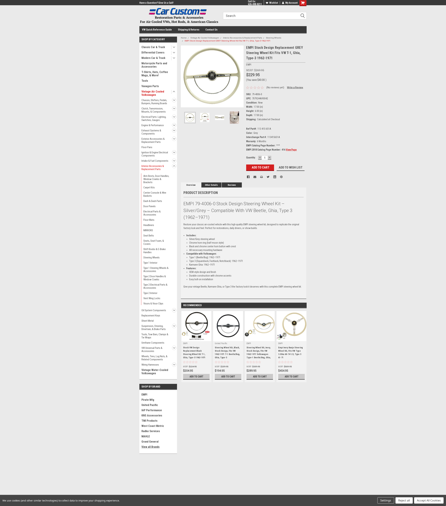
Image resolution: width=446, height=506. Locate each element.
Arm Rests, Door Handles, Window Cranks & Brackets (156, 179)
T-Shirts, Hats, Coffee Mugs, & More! (154, 73)
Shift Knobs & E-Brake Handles (154, 251)
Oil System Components (153, 310)
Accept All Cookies (429, 500)
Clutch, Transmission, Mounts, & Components (153, 110)
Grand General (150, 441)
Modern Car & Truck (153, 58)
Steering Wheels (151, 257)
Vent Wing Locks (151, 298)
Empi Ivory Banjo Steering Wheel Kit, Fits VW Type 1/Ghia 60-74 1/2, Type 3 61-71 (290, 352)
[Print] (261, 176)
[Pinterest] (281, 176)
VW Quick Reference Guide (157, 29)
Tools (144, 80)
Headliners (148, 225)
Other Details (211, 185)
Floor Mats (148, 219)
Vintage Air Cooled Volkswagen (152, 93)
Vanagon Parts (150, 86)
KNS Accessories (151, 415)
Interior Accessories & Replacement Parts (152, 167)
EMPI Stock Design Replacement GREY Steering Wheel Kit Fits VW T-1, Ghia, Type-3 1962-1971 (227, 41)
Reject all (404, 500)
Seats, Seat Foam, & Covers (153, 242)
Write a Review (295, 87)
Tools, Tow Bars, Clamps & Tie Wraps (154, 336)
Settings (385, 500)
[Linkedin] (274, 176)
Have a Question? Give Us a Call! (156, 2)
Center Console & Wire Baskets (154, 194)
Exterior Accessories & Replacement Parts (153, 140)
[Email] (254, 176)
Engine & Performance (152, 125)
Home (184, 38)
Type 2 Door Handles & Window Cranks (154, 278)
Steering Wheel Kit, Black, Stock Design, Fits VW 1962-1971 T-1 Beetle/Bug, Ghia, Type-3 (227, 352)
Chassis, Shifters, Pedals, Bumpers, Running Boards (154, 102)
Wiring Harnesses (150, 364)
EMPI (144, 394)
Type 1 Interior (150, 262)
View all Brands (150, 447)
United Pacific (149, 405)
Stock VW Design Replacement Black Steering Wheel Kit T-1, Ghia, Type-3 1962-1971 (194, 352)
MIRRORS (148, 230)
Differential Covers (152, 52)
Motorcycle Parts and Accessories (154, 65)
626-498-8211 (255, 4)
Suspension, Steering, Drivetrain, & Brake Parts (153, 327)
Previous (184, 76)
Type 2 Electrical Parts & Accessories (155, 286)
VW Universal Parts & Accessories (151, 349)
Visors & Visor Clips (153, 303)
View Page (291, 149)
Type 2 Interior (150, 293)
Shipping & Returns (188, 29)
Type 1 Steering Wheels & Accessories (155, 269)
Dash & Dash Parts (152, 201)
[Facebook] (248, 176)
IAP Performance (151, 410)
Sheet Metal (147, 320)
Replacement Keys (150, 315)
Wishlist (273, 2)
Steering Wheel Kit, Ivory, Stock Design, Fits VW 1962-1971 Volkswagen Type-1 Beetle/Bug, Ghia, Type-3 (259, 353)
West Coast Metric (152, 426)
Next (240, 76)
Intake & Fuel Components (154, 160)
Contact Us (211, 29)
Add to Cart (196, 376)
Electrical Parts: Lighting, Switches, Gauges (153, 118)
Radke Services (150, 431)
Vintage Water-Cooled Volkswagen (154, 371)
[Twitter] (268, 176)
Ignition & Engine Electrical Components (154, 154)
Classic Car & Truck (153, 47)
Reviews (232, 185)
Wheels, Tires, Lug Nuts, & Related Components (154, 358)
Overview (190, 185)
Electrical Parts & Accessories (152, 213)
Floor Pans (146, 147)
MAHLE (145, 436)
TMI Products (149, 420)
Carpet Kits (149, 187)
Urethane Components (152, 342)
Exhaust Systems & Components (151, 132)
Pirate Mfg (147, 399)
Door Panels (149, 206)
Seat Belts (148, 235)
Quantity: (251, 157)
